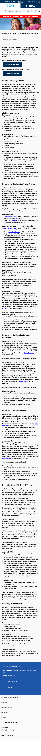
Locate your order (10, 216)
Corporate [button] (4, 712)
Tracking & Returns (10, 40)
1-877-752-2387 (12, 682)
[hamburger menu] (2, 11)
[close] (39, 2)
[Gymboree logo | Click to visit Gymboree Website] (30, 5)
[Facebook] (6, 731)
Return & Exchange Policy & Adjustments (25, 33)
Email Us (9, 687)
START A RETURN (12, 64)
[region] (20, 1)
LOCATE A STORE (12, 73)
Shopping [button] (4, 702)
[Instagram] (2, 731)
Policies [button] (3, 717)
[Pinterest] (13, 731)
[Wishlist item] (32, 12)
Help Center (6, 33)
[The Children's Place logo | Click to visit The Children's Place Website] (10, 5)
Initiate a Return (14, 220)
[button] (31, 11)
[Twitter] (9, 731)
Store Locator (29, 353)
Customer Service (9, 675)
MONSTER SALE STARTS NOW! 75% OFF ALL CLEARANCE (20, 16)
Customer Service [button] (6, 707)
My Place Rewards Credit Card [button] (10, 697)
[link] (28, 11)
